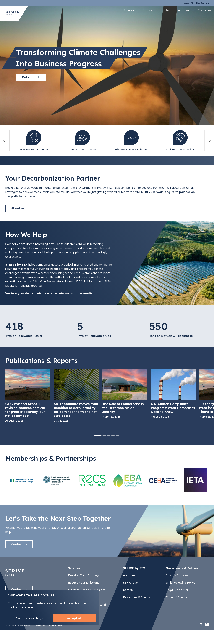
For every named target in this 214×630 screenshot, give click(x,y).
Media (165, 10)
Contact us (204, 10)
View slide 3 (109, 435)
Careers (128, 590)
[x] (207, 625)
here (30, 607)
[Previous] (4, 140)
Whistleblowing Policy (180, 582)
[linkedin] (200, 625)
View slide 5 (117, 435)
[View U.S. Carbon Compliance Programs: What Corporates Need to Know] (173, 393)
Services (128, 10)
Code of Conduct (177, 597)
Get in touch (31, 77)
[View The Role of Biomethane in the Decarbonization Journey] (124, 393)
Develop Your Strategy (84, 575)
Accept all (74, 618)
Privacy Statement (178, 575)
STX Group (83, 188)
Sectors (147, 10)
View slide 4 (113, 435)
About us (183, 10)
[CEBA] (163, 480)
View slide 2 (104, 435)
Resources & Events (136, 597)
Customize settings (29, 618)
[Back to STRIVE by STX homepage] (12, 13)
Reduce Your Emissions (83, 582)
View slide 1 (98, 435)
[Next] (209, 140)
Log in (186, 3)
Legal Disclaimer (177, 590)
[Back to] (14, 578)
